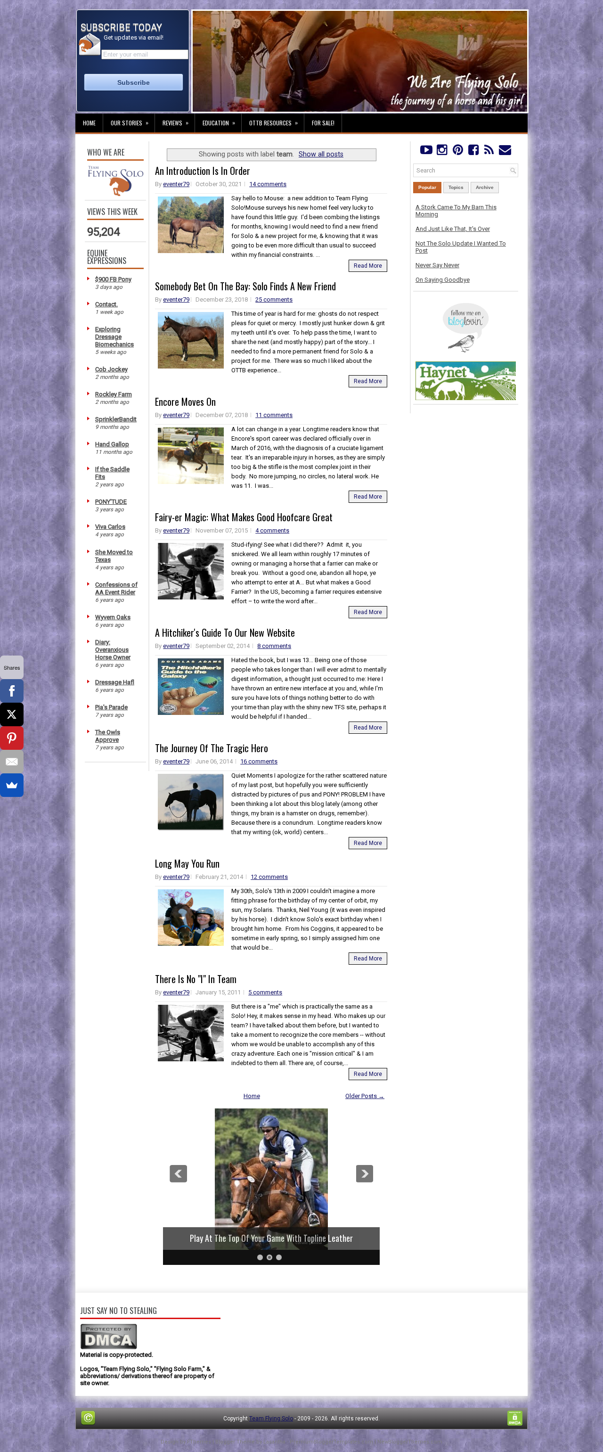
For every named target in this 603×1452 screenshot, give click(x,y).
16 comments (258, 761)
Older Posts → (364, 1095)
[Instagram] (441, 152)
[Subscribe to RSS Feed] (489, 152)
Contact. (106, 304)
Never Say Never (437, 265)
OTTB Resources (273, 122)
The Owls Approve (107, 736)
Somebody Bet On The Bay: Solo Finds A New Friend (245, 286)
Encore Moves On (185, 401)
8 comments (274, 645)
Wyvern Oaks (112, 617)
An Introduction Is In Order (202, 170)
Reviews (175, 122)
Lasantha (274, 1442)
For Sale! (323, 123)
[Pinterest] (457, 152)
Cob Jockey (111, 369)
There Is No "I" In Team (195, 979)
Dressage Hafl (114, 682)
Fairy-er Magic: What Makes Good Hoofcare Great (244, 517)
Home (89, 123)
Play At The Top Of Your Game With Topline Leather (271, 1238)
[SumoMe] (12, 785)
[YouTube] (426, 152)
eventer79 (176, 184)
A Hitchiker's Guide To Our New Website (225, 632)
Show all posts (321, 154)
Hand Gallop (112, 444)
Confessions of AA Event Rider (116, 588)
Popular (427, 187)
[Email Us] (505, 152)
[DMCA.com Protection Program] (108, 1347)
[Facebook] (473, 152)
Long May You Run (187, 863)
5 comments (265, 992)
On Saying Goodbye (443, 279)
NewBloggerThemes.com (409, 1442)
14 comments (267, 184)
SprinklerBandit (116, 419)
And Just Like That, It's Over (453, 228)
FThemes (199, 1442)
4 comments (272, 530)
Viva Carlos (110, 526)
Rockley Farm (113, 394)
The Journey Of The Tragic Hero (211, 748)
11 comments (274, 414)
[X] (12, 714)
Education (219, 122)
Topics (456, 187)
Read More (368, 266)
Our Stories (129, 122)
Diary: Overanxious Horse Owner (112, 650)
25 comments (274, 299)
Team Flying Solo (271, 1418)
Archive (485, 187)
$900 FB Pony (113, 279)
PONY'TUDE (111, 501)
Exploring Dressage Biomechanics (114, 337)
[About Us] (115, 193)
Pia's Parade (111, 707)
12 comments (269, 876)
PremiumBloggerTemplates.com (331, 1442)
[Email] (12, 761)
